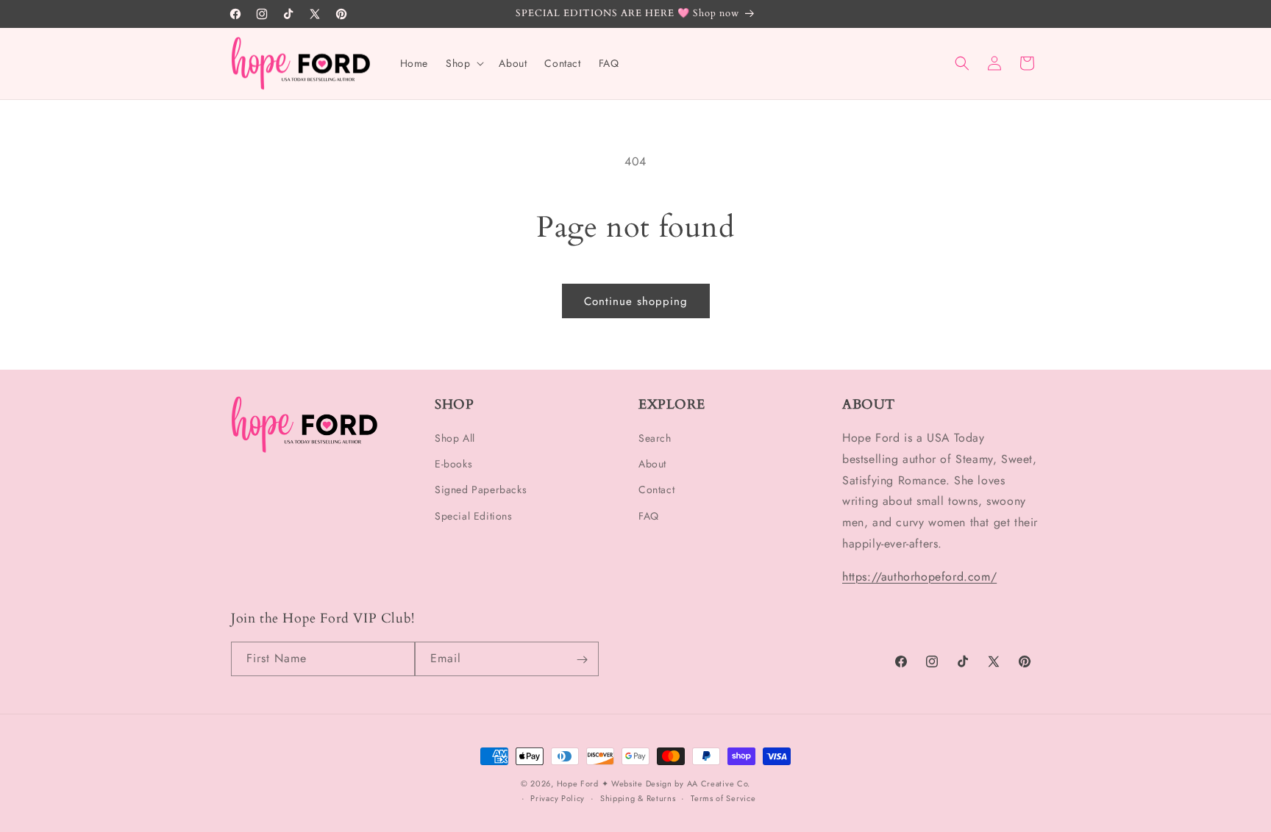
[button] (463, 63)
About (652, 464)
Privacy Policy (557, 798)
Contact (656, 490)
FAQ (648, 516)
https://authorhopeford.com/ (919, 576)
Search (655, 438)
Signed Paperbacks (481, 490)
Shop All (455, 438)
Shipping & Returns (638, 798)
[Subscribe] (582, 659)
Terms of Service (723, 798)
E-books (453, 464)
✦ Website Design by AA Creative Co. (676, 783)
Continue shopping (636, 301)
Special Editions (474, 516)
